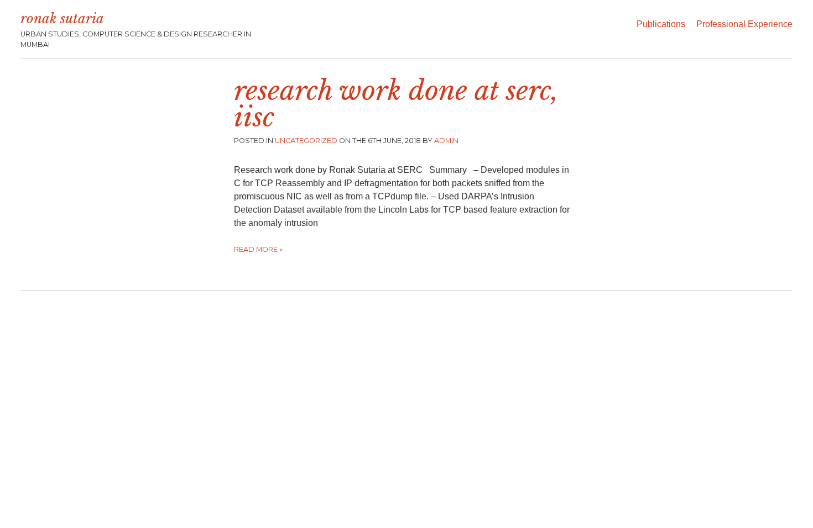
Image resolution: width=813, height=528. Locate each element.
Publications (661, 24)
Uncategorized (306, 140)
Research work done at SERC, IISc (396, 104)
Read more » (258, 249)
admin (446, 140)
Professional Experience (744, 24)
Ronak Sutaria (62, 18)
